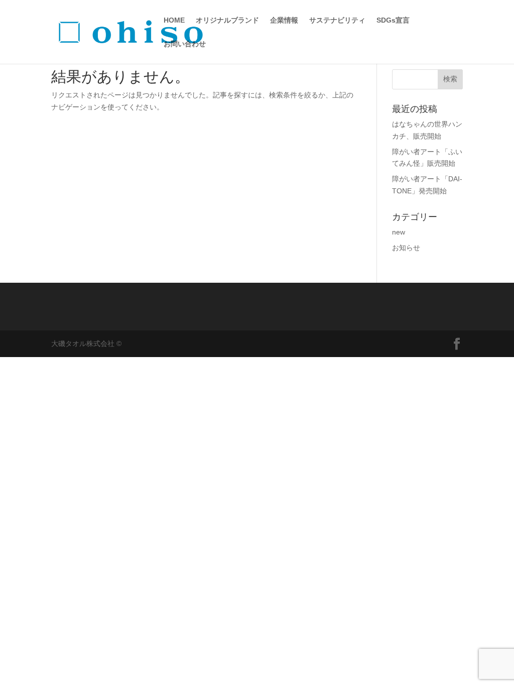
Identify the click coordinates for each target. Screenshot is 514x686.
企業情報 (284, 20)
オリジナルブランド (227, 20)
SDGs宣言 (393, 20)
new (398, 232)
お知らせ (406, 248)
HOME (174, 20)
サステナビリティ (337, 20)
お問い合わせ (185, 44)
